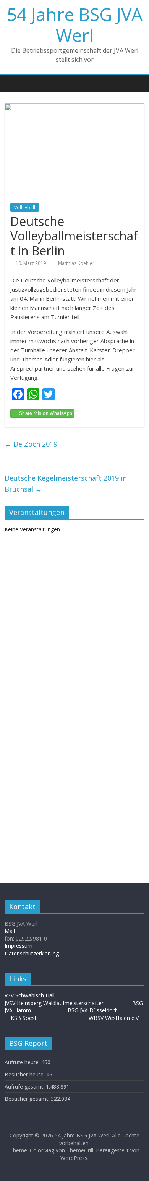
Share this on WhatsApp (46, 413)
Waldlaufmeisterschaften (77, 1003)
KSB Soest (24, 1017)
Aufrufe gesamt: (25, 1086)
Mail (10, 930)
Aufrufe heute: (23, 1062)
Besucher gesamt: (28, 1098)
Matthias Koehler (76, 263)
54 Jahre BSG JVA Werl (75, 24)
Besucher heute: (25, 1074)
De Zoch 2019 (31, 444)
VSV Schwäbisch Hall (30, 995)
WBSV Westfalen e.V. (114, 1017)
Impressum (18, 945)
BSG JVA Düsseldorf (92, 1010)
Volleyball (24, 207)
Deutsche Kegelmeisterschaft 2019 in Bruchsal (66, 483)
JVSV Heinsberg (23, 1003)
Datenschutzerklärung (32, 953)
